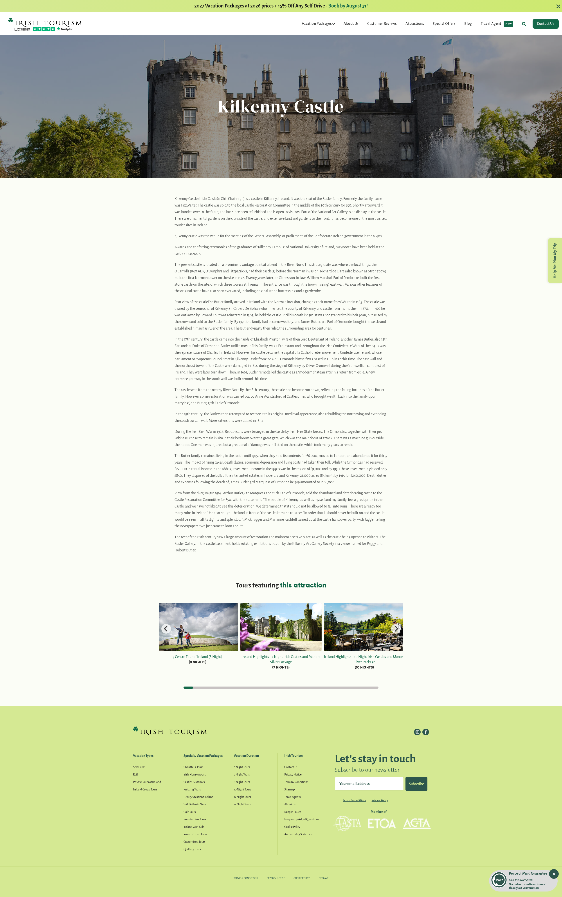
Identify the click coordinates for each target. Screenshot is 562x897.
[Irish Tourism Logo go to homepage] (45, 22)
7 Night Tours (242, 774)
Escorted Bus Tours (195, 819)
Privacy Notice (293, 774)
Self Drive (139, 767)
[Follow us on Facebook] (425, 732)
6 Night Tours (242, 767)
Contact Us (545, 24)
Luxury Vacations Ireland (199, 797)
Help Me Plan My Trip (555, 260)
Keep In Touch (292, 812)
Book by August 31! (348, 6)
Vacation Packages (317, 24)
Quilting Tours (192, 849)
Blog (468, 24)
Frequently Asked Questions (301, 819)
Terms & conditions (354, 800)
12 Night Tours (242, 797)
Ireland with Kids (194, 826)
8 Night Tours (242, 782)
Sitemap (289, 789)
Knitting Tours (192, 789)
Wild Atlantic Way (195, 804)
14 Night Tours (242, 804)
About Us (351, 24)
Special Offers (444, 24)
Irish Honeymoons (195, 774)
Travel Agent (496, 24)
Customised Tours (194, 841)
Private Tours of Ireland (147, 782)
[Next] (396, 629)
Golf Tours (190, 812)
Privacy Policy (380, 800)
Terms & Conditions (296, 782)
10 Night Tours (242, 789)
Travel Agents (292, 797)
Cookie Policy (292, 826)
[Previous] (166, 629)
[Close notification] (554, 874)
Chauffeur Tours (194, 767)
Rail (135, 774)
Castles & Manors (194, 782)
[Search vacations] (524, 24)
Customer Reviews (382, 24)
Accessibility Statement (298, 834)
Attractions (414, 24)
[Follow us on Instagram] (417, 732)
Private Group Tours (195, 834)
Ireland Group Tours (145, 789)
